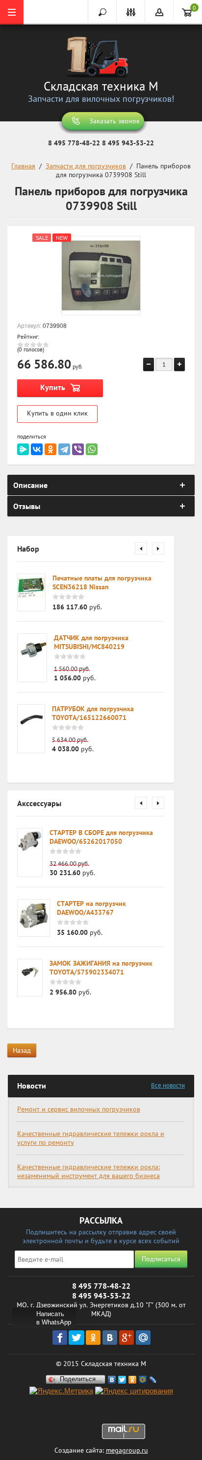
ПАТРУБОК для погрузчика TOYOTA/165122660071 (93, 713)
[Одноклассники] (50, 449)
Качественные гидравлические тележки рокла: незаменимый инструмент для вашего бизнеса (88, 1171)
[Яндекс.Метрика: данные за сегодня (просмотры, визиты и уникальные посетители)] (61, 1391)
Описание (30, 485)
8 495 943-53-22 (128, 143)
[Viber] (78, 449)
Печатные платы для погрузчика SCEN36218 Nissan (102, 582)
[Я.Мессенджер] (23, 449)
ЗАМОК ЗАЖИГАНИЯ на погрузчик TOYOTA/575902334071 (101, 967)
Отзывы (26, 506)
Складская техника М (101, 86)
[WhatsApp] (92, 449)
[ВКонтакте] (37, 449)
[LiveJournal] (153, 1379)
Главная (23, 166)
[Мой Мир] (143, 1379)
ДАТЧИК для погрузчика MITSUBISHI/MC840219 (91, 642)
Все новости (168, 1085)
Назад (22, 1050)
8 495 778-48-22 (74, 143)
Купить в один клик (57, 413)
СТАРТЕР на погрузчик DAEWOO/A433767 (91, 908)
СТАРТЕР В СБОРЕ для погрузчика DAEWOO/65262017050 (101, 837)
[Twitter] (122, 1379)
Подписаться (161, 1258)
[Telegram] (64, 449)
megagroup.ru (127, 1450)
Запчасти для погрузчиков (86, 166)
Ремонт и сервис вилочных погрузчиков (78, 1109)
